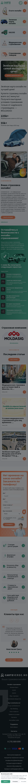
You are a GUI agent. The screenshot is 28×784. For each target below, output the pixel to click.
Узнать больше (8, 217)
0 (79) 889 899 (20, 2)
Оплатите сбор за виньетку (14, 766)
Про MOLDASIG (14, 343)
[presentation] (11, 620)
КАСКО (14, 693)
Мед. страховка (14, 696)
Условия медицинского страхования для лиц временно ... (13, 420)
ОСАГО (14, 690)
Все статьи (14, 359)
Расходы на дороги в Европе (14, 763)
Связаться (4, 222)
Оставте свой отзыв (14, 660)
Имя (4, 493)
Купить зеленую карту (14, 75)
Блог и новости (14, 711)
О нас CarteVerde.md (14, 706)
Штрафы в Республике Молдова (14, 760)
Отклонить (15, 781)
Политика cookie (22, 778)
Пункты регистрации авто (14, 755)
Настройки (23, 781)
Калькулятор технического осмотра (14, 757)
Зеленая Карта (14, 687)
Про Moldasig (14, 709)
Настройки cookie (14, 720)
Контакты (14, 717)
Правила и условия (14, 714)
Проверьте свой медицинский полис (14, 769)
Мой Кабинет (14, 727)
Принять (6, 781)
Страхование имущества (14, 699)
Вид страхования (7, 511)
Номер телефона (8, 505)
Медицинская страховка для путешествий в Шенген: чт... (13, 387)
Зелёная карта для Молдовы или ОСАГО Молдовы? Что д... (11, 453)
